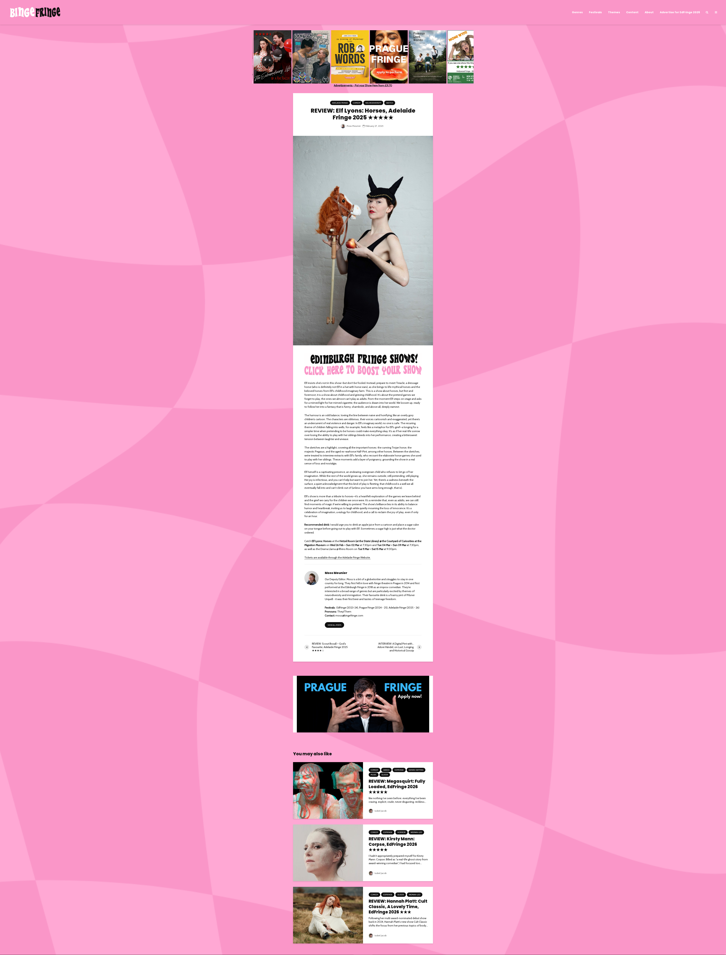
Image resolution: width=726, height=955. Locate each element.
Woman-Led (416, 832)
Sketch (389, 103)
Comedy (356, 103)
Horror (401, 832)
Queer (385, 774)
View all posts (334, 625)
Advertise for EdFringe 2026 (680, 12)
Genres (577, 12)
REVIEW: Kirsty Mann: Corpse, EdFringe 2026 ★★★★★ (393, 844)
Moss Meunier (353, 125)
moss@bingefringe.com (349, 615)
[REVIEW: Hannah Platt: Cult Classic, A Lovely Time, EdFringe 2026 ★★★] (328, 914)
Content (632, 12)
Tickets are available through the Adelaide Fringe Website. (337, 557)
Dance (386, 770)
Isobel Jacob (380, 810)
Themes (614, 12)
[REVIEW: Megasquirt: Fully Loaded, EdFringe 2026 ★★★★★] (328, 790)
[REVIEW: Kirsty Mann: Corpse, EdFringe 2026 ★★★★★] (328, 852)
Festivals (595, 12)
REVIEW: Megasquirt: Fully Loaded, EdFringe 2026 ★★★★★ (397, 787)
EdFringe (399, 770)
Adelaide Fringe (340, 103)
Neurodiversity (373, 103)
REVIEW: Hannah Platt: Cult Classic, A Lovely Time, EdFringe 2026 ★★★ (398, 907)
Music (373, 774)
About (649, 12)
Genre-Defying (416, 770)
